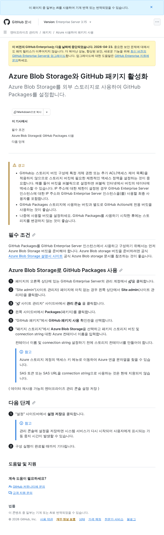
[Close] (151, 6)
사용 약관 (46, 519)
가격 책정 (94, 519)
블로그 (131, 519)
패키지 (46, 32)
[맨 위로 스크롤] (154, 525)
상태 (82, 519)
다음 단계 (19, 403)
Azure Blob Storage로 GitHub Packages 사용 (63, 270)
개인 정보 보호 (66, 519)
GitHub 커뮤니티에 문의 (29, 486)
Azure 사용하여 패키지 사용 (75, 32)
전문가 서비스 (114, 519)
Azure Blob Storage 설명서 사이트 (36, 256)
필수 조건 (19, 235)
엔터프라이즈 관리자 (24, 32)
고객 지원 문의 (22, 493)
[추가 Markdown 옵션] (46, 112)
